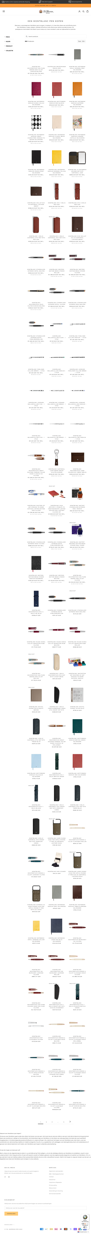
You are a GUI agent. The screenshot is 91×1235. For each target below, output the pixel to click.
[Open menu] (4, 11)
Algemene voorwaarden (56, 1171)
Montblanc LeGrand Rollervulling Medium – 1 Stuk (77, 404)
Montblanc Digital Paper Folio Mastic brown (36, 708)
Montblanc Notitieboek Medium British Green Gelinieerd (77, 740)
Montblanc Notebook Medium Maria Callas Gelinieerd (36, 103)
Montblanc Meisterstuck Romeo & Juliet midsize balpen (77, 1104)
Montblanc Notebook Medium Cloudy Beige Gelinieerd (57, 136)
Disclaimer (52, 1179)
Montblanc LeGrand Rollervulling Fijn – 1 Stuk (36, 404)
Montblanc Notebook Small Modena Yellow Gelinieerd (36, 939)
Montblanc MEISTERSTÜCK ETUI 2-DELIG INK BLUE (36, 612)
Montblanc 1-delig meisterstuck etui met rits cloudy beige (56, 675)
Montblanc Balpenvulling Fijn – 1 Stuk (36, 437)
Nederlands (8, 1224)
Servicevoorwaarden (55, 1193)
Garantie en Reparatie (55, 1182)
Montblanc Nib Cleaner (57, 871)
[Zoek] (83, 11)
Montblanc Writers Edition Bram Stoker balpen (57, 577)
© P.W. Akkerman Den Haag (13, 1229)
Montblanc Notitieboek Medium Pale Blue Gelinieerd (36, 775)
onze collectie (34, 1159)
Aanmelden (11, 1213)
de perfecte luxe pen (53, 1157)
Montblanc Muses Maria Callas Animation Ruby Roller (77, 643)
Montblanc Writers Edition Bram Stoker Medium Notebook (36, 577)
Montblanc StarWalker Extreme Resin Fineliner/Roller (57, 612)
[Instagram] (9, 1177)
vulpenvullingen (39, 1140)
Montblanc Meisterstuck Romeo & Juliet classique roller (77, 840)
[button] (83, 1232)
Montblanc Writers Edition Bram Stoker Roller (57, 271)
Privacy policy (53, 1185)
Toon (79, 41)
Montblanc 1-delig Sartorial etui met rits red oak (36, 238)
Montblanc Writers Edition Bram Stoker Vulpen (77, 271)
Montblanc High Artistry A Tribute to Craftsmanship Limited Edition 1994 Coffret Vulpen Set (56, 509)
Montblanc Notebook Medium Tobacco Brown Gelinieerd (77, 906)
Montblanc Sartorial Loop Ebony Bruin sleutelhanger (57, 470)
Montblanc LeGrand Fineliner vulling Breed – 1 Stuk (77, 371)
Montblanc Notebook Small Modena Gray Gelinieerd (77, 68)
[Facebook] (5, 1177)
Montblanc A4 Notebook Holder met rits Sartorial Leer (77, 171)
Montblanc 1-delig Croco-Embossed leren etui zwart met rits (56, 708)
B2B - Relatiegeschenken (56, 1174)
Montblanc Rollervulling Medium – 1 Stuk (57, 371)
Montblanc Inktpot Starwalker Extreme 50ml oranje (77, 507)
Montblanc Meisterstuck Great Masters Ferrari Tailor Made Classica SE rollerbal (57, 742)
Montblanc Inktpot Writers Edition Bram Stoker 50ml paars (77, 543)
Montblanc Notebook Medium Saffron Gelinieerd (77, 103)
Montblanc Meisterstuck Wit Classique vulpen (36, 1038)
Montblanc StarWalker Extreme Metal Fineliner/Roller (36, 337)
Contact (51, 1176)
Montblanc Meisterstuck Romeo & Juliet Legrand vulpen (36, 873)
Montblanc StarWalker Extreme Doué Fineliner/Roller (57, 543)
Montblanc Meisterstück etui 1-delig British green (56, 775)
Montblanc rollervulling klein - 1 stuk (57, 337)
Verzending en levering (56, 1191)
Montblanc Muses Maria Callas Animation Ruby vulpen (36, 643)
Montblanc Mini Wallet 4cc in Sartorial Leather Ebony (77, 238)
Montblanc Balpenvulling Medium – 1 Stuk (77, 437)
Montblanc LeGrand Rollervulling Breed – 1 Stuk (57, 404)
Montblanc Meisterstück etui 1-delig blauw (36, 806)
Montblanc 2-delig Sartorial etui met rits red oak (57, 238)
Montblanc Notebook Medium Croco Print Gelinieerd (36, 171)
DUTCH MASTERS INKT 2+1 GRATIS (45, 5)
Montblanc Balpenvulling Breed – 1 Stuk (57, 437)
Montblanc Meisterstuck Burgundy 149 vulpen (77, 939)
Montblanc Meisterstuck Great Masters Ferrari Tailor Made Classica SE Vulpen (36, 472)
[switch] (85, 1227)
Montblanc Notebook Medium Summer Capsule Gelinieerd (77, 136)
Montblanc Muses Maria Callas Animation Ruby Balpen (57, 643)
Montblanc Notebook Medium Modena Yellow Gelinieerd (57, 171)
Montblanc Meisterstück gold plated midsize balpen (36, 304)
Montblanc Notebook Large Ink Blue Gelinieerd (57, 939)
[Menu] (88, 1215)
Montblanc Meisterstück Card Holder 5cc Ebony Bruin (77, 470)
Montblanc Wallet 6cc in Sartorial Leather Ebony (36, 204)
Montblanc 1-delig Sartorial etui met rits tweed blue (77, 806)
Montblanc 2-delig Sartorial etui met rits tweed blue (36, 740)
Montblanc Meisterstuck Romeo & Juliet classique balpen (36, 1104)
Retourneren (52, 1188)
